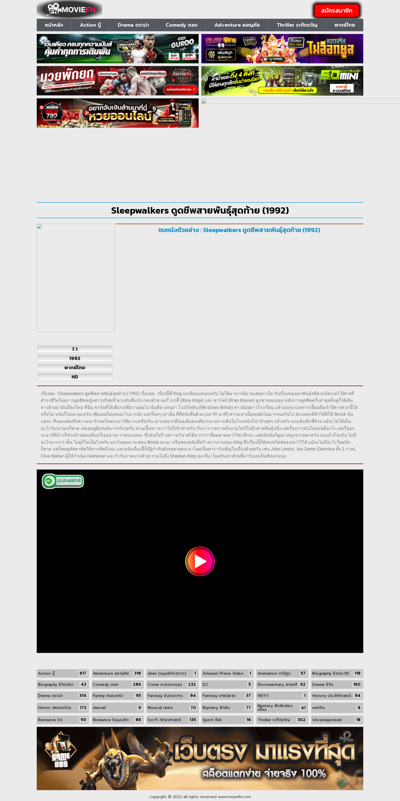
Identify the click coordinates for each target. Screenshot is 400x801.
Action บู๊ (90, 25)
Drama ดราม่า (133, 25)
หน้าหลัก (54, 25)
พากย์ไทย (344, 25)
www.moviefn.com (234, 797)
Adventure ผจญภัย (237, 25)
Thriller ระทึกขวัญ (297, 25)
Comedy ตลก (182, 25)
